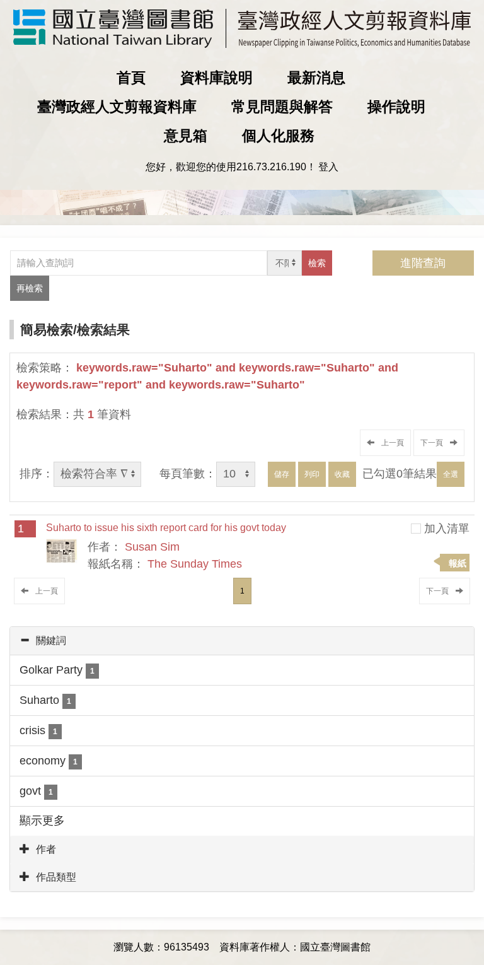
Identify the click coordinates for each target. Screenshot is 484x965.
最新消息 (316, 77)
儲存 (281, 474)
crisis (38, 730)
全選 (450, 474)
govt (36, 791)
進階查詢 (423, 263)
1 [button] (242, 591)
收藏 (342, 474)
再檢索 (29, 288)
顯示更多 (42, 820)
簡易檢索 (46, 329)
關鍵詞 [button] (51, 640)
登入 (328, 166)
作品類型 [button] (56, 877)
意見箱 (185, 135)
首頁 (131, 77)
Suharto (45, 700)
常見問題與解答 (282, 106)
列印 (312, 474)
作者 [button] (46, 849)
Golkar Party (57, 670)
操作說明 (396, 106)
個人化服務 (278, 135)
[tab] (242, 641)
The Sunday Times (194, 564)
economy (49, 760)
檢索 (317, 263)
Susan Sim (152, 547)
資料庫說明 (216, 77)
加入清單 (447, 528)
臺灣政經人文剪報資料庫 (117, 106)
